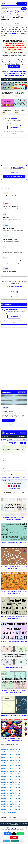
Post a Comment (14, 127)
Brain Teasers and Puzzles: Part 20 (11, 801)
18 (3, 460)
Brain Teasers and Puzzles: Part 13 (11, 782)
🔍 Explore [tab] (23, 439)
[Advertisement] (14, 149)
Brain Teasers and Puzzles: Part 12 (11, 779)
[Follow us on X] (16, 486)
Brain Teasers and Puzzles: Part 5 (11, 760)
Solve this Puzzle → (8, 420)
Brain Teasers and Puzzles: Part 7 (11, 765)
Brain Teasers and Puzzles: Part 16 (11, 790)
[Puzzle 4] (15, 474)
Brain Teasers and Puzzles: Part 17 (11, 793)
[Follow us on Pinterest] (9, 486)
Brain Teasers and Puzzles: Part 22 (11, 807)
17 (3, 464)
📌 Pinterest (14, 837)
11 (3, 457)
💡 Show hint (4, 454)
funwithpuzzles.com (16, 488)
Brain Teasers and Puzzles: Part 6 (11, 763)
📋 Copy (22, 841)
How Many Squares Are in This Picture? (14, 715)
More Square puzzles (6, 477)
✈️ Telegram (6, 840)
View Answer (14, 66)
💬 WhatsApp (20, 833)
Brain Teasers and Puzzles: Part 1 (11, 749)
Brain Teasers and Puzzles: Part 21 (11, 804)
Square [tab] (4, 439)
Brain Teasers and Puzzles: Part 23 (11, 809)
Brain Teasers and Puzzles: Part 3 (11, 754)
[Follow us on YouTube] (11, 486)
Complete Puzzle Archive (8, 812)
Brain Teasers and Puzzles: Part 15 (11, 787)
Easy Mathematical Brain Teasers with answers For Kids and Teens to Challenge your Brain (14, 73)
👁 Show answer (6, 471)
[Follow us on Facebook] (19, 486)
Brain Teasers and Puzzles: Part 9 (11, 771)
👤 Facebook (8, 833)
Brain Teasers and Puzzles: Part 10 (11, 774)
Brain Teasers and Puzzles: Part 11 (11, 776)
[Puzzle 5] (16, 474)
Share (24, 477)
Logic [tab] (17, 439)
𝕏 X (14, 833)
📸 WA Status (15, 840)
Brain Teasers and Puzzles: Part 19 (11, 798)
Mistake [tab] (10, 439)
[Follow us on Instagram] (14, 486)
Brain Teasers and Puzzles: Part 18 (11, 796)
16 (3, 468)
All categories (16, 477)
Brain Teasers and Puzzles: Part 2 (11, 752)
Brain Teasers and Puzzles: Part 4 (11, 757)
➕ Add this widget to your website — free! (11, 480)
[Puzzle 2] (12, 474)
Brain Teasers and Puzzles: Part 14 (11, 785)
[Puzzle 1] (11, 474)
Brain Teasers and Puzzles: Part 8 (11, 768)
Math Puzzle (14, 33)
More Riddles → (14, 172)
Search (24, 8)
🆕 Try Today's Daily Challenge (14, 176)
